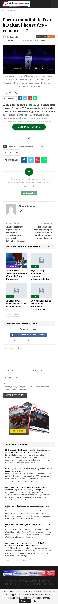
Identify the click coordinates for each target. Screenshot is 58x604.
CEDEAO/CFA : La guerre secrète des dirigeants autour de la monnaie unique (28, 469)
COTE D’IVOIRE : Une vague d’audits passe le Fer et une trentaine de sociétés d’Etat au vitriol (28, 525)
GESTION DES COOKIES (43, 584)
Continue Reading (29, 127)
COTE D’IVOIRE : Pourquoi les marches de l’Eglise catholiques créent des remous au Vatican (25, 544)
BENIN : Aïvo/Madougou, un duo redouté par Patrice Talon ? (27, 507)
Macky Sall (34, 105)
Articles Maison (12, 266)
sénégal (40, 146)
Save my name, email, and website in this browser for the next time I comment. (28, 388)
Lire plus (37, 601)
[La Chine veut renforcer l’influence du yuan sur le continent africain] (16, 290)
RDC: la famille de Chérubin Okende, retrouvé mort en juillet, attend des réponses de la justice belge (27, 451)
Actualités (41, 36)
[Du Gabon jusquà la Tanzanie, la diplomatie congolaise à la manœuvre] (41, 290)
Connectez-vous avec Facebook (30, 335)
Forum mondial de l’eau (26, 146)
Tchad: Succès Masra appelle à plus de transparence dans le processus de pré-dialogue (42, 232)
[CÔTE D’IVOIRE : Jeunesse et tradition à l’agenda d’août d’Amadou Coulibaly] (16, 260)
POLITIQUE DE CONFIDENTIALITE (18, 584)
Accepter (25, 601)
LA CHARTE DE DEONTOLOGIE (37, 581)
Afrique (51, 36)
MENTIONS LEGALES (15, 581)
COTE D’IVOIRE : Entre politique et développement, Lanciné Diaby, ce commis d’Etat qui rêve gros (26, 488)
